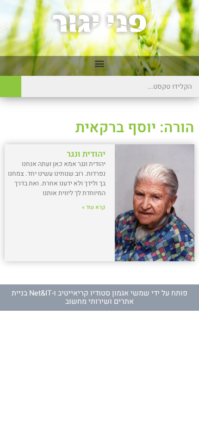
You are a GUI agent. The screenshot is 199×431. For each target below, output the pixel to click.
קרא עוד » (94, 207)
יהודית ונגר (86, 154)
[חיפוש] (10, 86)
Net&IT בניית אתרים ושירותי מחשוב (73, 297)
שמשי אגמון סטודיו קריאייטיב (103, 293)
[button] (99, 63)
